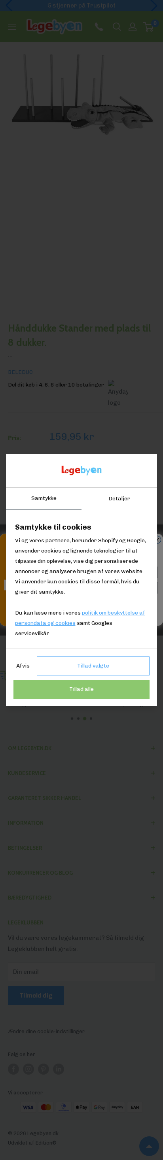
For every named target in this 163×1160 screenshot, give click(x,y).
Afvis (23, 665)
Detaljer (119, 498)
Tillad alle (81, 689)
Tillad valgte (93, 665)
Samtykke (44, 498)
